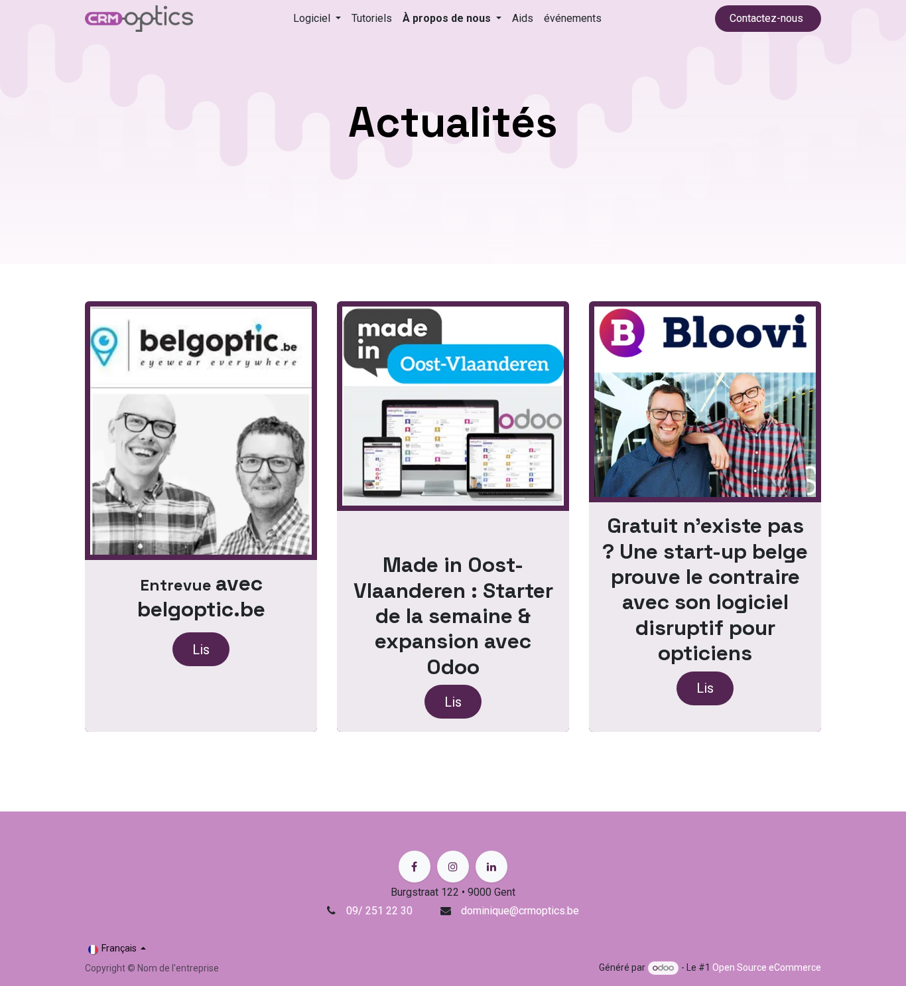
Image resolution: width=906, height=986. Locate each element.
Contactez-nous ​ (768, 18)
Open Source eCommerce (766, 967)
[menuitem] (317, 18)
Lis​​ (201, 650)
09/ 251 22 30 (380, 910)
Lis (453, 702)
